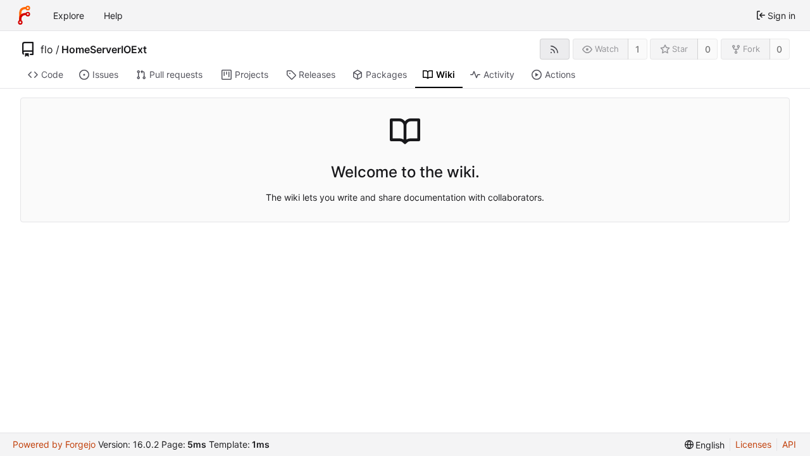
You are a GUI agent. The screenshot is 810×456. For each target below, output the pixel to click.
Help (113, 15)
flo (46, 49)
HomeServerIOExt (104, 49)
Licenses (753, 444)
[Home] (24, 15)
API (789, 444)
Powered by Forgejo (54, 444)
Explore (68, 15)
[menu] (705, 445)
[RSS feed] (555, 49)
